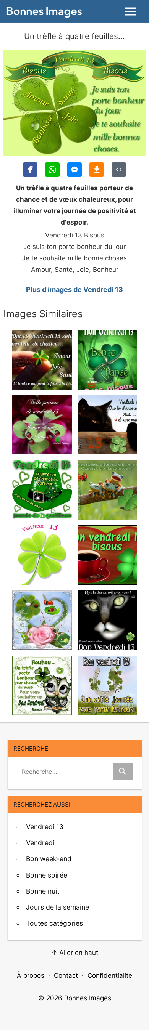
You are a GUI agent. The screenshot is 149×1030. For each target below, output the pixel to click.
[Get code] (119, 169)
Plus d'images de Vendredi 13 (74, 290)
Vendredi (40, 843)
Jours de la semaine (57, 907)
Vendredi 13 (44, 827)
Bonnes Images (87, 998)
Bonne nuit (42, 891)
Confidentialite (109, 975)
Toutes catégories (54, 923)
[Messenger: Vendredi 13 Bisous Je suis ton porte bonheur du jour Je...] (74, 169)
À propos (30, 975)
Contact (66, 975)
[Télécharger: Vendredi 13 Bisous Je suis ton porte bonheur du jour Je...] (96, 169)
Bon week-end (48, 859)
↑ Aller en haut (74, 952)
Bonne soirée (46, 875)
